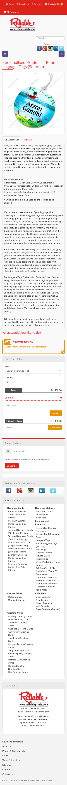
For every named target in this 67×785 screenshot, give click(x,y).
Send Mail (55, 427)
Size (7, 366)
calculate (56, 413)
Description (12, 139)
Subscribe (12, 466)
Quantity (9, 377)
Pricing (28, 139)
